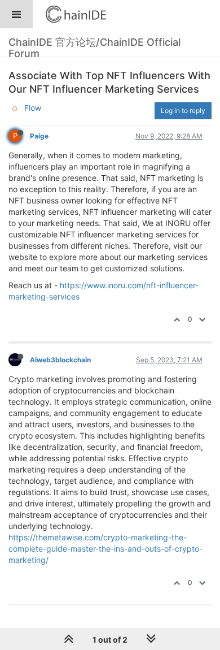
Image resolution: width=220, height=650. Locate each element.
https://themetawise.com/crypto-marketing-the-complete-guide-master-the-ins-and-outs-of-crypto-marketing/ (105, 548)
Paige (39, 136)
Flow (32, 107)
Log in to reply (183, 110)
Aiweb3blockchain (60, 360)
